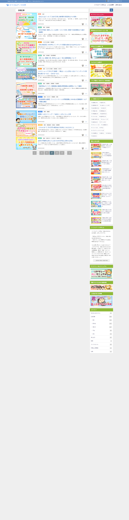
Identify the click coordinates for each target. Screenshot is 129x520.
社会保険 (57, 83)
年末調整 (95, 133)
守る (102, 330)
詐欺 (104, 108)
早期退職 (53, 96)
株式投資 (52, 42)
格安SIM (104, 113)
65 (41, 152)
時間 (101, 341)
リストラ (48, 96)
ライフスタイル (101, 344)
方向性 (109, 133)
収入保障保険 (53, 55)
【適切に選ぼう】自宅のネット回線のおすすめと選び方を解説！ (106, 211)
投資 (44, 68)
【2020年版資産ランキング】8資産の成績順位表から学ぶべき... (107, 170)
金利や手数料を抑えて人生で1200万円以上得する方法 (55, 140)
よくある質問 (110, 4)
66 (46, 152)
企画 (101, 351)
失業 (57, 96)
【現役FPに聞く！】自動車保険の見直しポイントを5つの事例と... (107, 162)
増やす (40, 68)
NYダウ (60, 68)
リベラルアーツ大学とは (100, 4)
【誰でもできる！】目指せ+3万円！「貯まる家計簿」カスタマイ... (107, 195)
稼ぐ (102, 320)
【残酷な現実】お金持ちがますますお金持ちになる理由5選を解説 (106, 219)
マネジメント (96, 124)
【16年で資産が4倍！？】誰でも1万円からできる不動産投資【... (106, 155)
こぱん (86, 38)
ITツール (103, 122)
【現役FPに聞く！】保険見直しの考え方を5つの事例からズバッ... (107, 146)
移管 (102, 133)
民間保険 (52, 83)
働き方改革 (96, 119)
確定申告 (103, 116)
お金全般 (101, 316)
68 (57, 152)
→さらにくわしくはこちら (101, 260)
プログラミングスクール (98, 130)
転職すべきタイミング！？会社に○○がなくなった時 (54, 114)
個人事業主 (96, 108)
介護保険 (47, 83)
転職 (44, 96)
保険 (44, 27)
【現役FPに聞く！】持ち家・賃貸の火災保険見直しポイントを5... (107, 179)
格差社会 (95, 122)
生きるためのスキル (101, 313)
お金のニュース (105, 105)
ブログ (95, 116)
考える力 (40, 96)
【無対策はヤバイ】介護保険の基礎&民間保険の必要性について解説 (60, 86)
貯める (40, 27)
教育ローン (59, 138)
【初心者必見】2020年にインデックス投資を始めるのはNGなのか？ (60, 44)
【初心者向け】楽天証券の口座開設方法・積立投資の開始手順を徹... (106, 187)
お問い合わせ (118, 4)
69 (62, 152)
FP (102, 127)
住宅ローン (48, 138)
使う (102, 333)
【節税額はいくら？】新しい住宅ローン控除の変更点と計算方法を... (106, 204)
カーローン (53, 138)
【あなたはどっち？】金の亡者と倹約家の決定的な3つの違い (57, 16)
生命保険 (47, 27)
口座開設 (105, 124)
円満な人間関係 (101, 348)
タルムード (105, 119)
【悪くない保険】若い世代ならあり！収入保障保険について (57, 58)
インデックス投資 (46, 42)
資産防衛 (95, 105)
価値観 (48, 111)
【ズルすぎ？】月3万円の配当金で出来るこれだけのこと (56, 127)
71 (69, 152)
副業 (103, 102)
